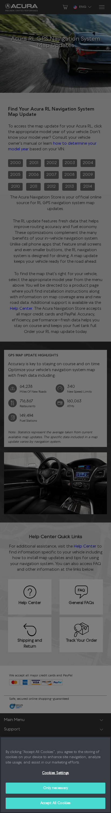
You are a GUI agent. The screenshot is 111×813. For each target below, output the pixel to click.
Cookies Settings (55, 773)
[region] (55, 775)
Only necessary (55, 788)
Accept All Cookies (55, 803)
